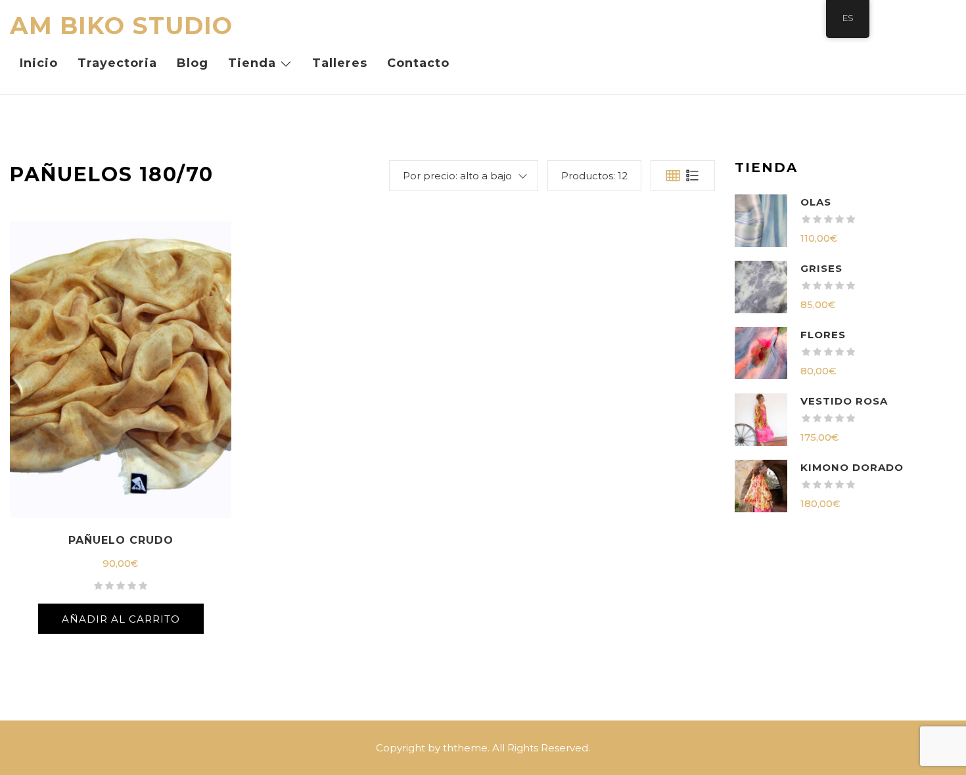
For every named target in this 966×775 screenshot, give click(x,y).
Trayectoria (117, 63)
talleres (339, 63)
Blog (192, 63)
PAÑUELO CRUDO (120, 540)
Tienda (252, 63)
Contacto (418, 63)
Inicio (39, 63)
